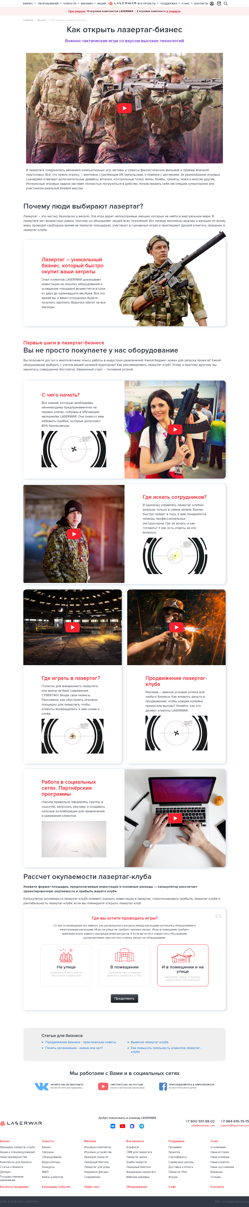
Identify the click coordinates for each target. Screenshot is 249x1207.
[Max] (132, 1126)
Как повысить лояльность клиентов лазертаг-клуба (166, 1050)
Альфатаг (132, 1147)
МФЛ (45, 1172)
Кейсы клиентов (52, 1177)
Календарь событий (56, 1187)
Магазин (87, 3)
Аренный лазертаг (96, 1157)
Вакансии (216, 1172)
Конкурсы (48, 1167)
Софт (172, 1187)
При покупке (77, 11)
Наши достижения (222, 1167)
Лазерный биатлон (96, 1162)
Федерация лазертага (141, 1172)
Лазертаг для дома (97, 1167)
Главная (28, 20)
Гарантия (174, 1152)
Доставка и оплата (180, 1167)
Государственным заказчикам (11, 1178)
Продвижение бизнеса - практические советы (80, 1042)
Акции (102, 3)
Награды (48, 1152)
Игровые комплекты (97, 1147)
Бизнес (28, 3)
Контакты (201, 3)
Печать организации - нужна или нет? (74, 1048)
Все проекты (147, 3)
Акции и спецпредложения (17, 1152)
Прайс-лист (92, 1187)
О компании (218, 1147)
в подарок (173, 11)
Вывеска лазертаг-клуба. (150, 1042)
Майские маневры (138, 1177)
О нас (186, 3)
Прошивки (175, 1147)
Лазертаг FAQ (177, 1172)
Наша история (220, 1152)
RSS (217, 1201)
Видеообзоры (51, 1162)
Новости (70, 3)
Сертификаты (177, 1157)
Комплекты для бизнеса (16, 1162)
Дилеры (5, 1172)
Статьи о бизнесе (11, 1167)
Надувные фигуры (96, 1172)
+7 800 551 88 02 (200, 1121)
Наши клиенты (220, 1162)
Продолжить (124, 998)
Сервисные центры (181, 1162)
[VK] (112, 1126)
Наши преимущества (13, 1157)
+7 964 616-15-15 (235, 1121)
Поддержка (169, 3)
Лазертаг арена (136, 1157)
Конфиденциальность (236, 1201)
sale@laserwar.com (203, 1125)
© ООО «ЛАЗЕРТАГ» (27, 1201)
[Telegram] (141, 1126)
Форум (172, 1177)
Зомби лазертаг (136, 1162)
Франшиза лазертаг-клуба (17, 1147)
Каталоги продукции (14, 1187)
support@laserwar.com (234, 1125)
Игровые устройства (98, 1152)
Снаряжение (92, 1177)
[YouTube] (122, 1126)
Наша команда (220, 1157)
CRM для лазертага (139, 1152)
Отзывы (216, 1177)
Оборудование (49, 3)
